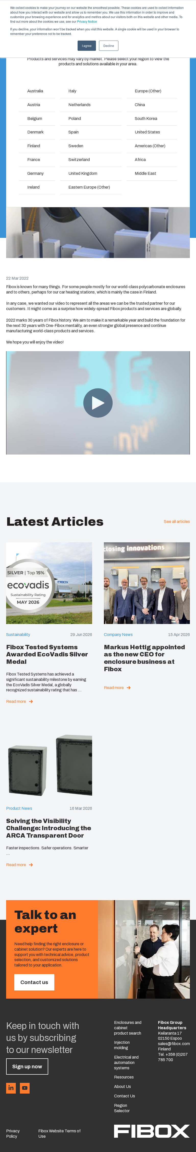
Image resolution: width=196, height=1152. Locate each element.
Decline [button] (108, 45)
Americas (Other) (150, 146)
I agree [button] (87, 45)
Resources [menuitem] (124, 1077)
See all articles (177, 521)
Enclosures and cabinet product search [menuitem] (127, 1027)
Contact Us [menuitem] (124, 1096)
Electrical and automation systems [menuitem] (126, 1062)
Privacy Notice (87, 21)
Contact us (34, 982)
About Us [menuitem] (122, 1086)
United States (147, 132)
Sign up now (27, 1066)
